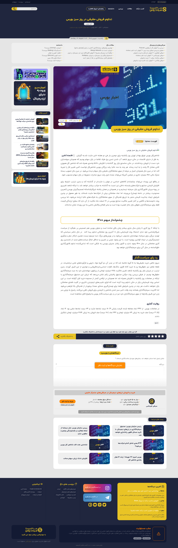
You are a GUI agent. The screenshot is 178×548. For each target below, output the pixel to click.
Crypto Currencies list (36, 489)
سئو (94, 545)
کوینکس (62, 498)
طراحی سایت (99, 545)
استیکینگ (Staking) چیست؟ (51, 50)
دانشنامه (111, 9)
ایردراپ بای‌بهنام (25, 495)
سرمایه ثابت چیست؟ (54, 61)
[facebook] (90, 505)
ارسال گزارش (137, 538)
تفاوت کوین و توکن (54, 53)
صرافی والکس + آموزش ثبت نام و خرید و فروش (148, 61)
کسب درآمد (140, 9)
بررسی (120, 9)
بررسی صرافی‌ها (72, 498)
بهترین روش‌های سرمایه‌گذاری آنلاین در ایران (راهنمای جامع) (93, 48)
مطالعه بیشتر (146, 538)
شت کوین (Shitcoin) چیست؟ (51, 55)
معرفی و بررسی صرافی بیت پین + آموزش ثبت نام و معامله (144, 50)
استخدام (27, 2)
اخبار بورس (89, 24)
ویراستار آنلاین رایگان (29, 492)
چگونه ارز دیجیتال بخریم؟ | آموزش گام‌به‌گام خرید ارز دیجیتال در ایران (90, 53)
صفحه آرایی (24, 489)
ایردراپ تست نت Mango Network (101, 50)
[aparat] (99, 505)
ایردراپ (153, 2)
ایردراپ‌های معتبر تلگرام (70, 489)
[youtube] (95, 505)
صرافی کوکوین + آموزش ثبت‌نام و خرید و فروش (148, 53)
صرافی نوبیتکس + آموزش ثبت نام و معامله (149, 55)
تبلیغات (14, 2)
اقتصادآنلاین (67, 155)
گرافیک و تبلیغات (37, 495)
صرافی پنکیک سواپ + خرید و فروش (151, 58)
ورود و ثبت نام (67, 401)
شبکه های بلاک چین (54, 58)
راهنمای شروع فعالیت (96, 9)
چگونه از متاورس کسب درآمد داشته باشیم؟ (144, 511)
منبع (156, 323)
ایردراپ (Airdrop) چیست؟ (52, 48)
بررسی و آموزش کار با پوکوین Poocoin (151, 48)
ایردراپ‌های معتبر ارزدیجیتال (69, 492)
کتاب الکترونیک (60, 495)
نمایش (139, 141)
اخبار (100, 27)
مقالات (129, 9)
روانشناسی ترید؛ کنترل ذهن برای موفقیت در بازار (143, 491)
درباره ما (21, 2)
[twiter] (104, 505)
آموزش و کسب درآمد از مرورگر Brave (146, 501)
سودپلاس (105, 27)
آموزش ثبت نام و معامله (67, 405)
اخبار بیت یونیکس (71, 495)
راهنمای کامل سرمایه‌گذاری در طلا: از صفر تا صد (97, 58)
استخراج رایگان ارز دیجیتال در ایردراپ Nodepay (97, 55)
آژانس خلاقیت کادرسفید (82, 545)
